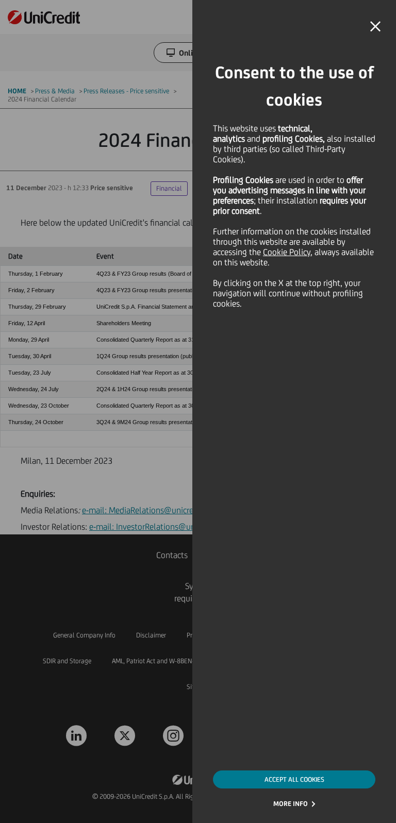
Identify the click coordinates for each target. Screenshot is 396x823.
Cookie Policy (286, 252)
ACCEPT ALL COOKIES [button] (294, 779)
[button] (375, 27)
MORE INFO (290, 804)
